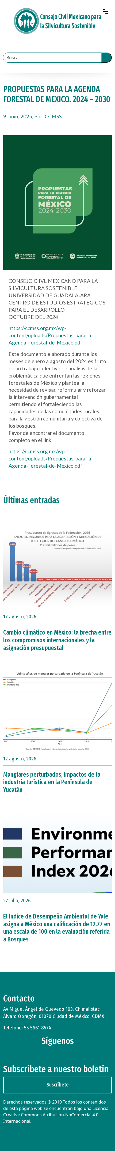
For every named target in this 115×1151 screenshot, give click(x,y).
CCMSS (53, 116)
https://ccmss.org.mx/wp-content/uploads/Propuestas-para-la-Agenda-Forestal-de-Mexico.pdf (51, 335)
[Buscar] (106, 58)
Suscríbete (58, 1085)
